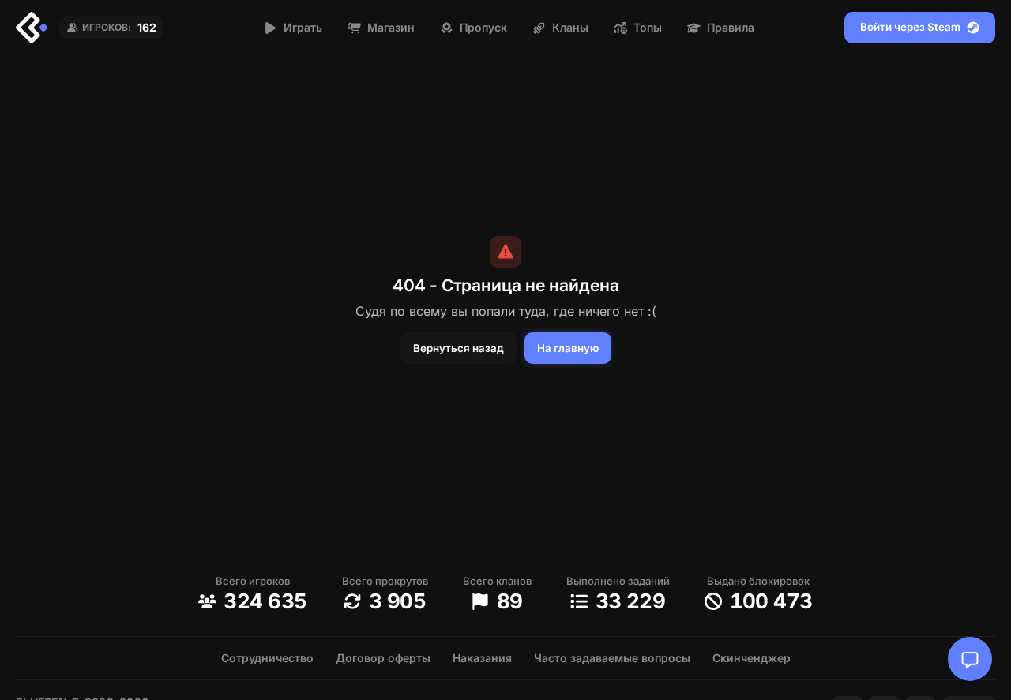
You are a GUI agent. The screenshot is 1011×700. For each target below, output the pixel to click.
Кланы (570, 27)
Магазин (391, 27)
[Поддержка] (970, 659)
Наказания (482, 658)
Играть (303, 27)
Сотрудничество (267, 658)
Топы (647, 27)
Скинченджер (751, 658)
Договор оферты (383, 658)
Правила (730, 27)
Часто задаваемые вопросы (612, 658)
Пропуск (483, 27)
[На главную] (31, 27)
